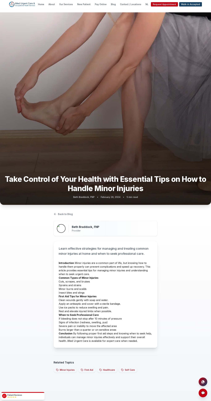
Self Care (130, 370)
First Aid (88, 370)
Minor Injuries (67, 370)
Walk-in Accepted (190, 4)
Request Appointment (164, 4)
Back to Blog (65, 214)
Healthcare (109, 370)
